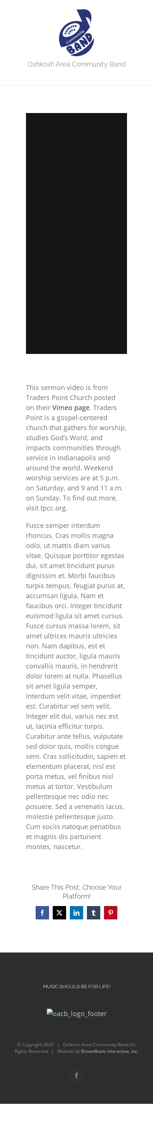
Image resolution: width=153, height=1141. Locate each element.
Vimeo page (70, 407)
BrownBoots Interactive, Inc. (110, 1051)
